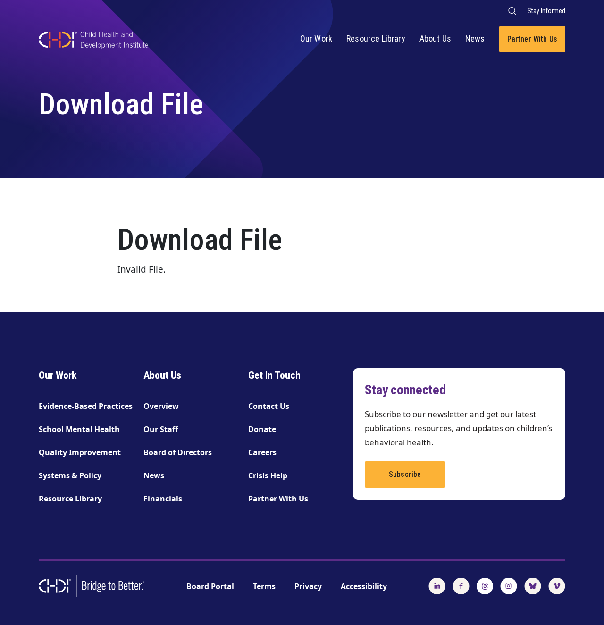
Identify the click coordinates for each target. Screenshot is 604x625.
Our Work (316, 38)
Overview (161, 406)
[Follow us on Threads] (485, 585)
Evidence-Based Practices (86, 406)
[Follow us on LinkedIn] (436, 585)
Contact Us (268, 406)
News (475, 38)
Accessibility (364, 586)
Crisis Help (267, 475)
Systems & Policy (70, 475)
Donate (262, 429)
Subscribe (405, 474)
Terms (264, 586)
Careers (262, 452)
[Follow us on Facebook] (461, 585)
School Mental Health (79, 429)
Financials (162, 498)
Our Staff (160, 429)
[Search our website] (511, 10)
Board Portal (210, 586)
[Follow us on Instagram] (508, 585)
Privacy (308, 586)
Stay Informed (546, 11)
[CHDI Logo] (93, 41)
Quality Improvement (80, 452)
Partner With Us (532, 38)
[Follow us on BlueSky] (532, 585)
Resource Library (375, 38)
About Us (435, 38)
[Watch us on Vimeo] (556, 585)
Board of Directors (177, 452)
